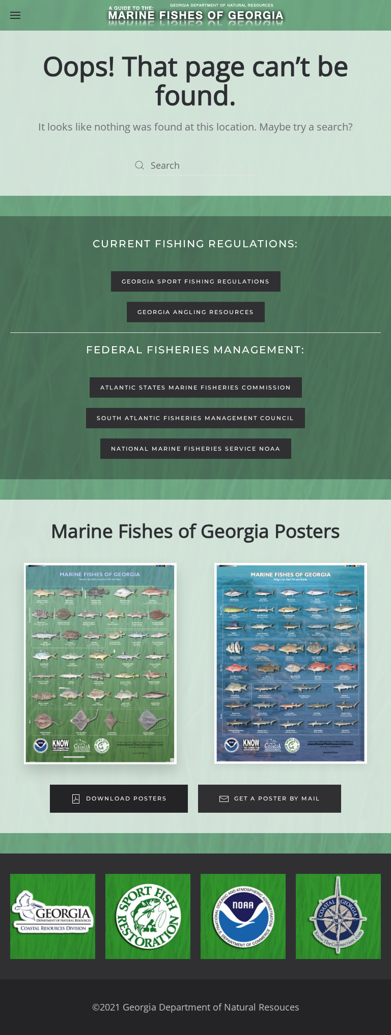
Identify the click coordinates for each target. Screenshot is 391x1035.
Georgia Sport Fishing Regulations (196, 281)
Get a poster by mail (277, 798)
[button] (15, 15)
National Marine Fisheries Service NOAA (196, 448)
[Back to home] (195, 15)
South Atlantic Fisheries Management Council (195, 418)
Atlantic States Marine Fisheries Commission (195, 387)
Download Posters (126, 798)
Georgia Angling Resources (195, 312)
